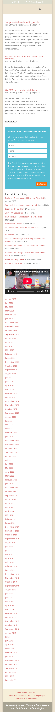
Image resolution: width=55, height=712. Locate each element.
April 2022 (9, 472)
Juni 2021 (9, 503)
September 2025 (12, 334)
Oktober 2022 (11, 448)
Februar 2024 (11, 393)
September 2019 (12, 586)
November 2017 (12, 660)
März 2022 (9, 476)
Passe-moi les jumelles (15, 259)
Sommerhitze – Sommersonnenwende (21, 205)
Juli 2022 (9, 460)
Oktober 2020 (11, 535)
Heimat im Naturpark (14, 263)
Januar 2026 (10, 318)
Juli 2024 (9, 377)
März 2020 (9, 562)
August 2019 (10, 590)
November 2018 (12, 621)
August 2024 (10, 373)
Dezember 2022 (12, 440)
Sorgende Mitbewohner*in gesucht (22, 22)
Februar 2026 (11, 315)
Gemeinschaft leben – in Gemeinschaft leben (24, 245)
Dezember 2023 (12, 401)
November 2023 (12, 405)
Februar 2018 (11, 652)
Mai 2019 (9, 601)
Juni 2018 (9, 641)
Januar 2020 (10, 570)
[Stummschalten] (42, 291)
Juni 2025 (9, 342)
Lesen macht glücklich (14, 209)
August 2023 (10, 417)
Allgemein (36, 25)
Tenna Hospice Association (19, 695)
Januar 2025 (10, 358)
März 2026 (9, 311)
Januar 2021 (10, 523)
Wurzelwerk (10, 234)
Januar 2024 (10, 397)
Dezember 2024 (12, 362)
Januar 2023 (10, 436)
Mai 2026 (9, 307)
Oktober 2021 (11, 491)
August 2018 (10, 633)
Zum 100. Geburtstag (14, 213)
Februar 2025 (11, 354)
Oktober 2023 (11, 409)
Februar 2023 (11, 432)
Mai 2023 (9, 424)
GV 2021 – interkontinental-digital (21, 90)
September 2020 (12, 539)
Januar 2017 (10, 680)
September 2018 (12, 629)
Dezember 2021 (12, 487)
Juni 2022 (9, 464)
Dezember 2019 (12, 574)
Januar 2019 (10, 617)
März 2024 (9, 389)
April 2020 (9, 558)
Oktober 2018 (11, 625)
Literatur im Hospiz (13, 223)
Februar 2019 (11, 613)
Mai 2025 (9, 346)
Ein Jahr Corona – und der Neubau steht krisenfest (24, 57)
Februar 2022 (11, 480)
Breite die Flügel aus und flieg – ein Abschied (24, 198)
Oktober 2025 (11, 330)
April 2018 (9, 645)
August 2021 (10, 499)
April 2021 (9, 511)
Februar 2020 (11, 566)
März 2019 (9, 609)
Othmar (12, 25)
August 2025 (10, 338)
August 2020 (10, 542)
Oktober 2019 (11, 582)
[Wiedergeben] (8, 291)
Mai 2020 (9, 554)
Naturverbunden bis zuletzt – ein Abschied (23, 217)
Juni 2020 (9, 550)
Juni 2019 (9, 597)
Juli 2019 (9, 593)
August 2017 (10, 672)
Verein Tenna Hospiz (26, 692)
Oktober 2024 (11, 366)
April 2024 (9, 385)
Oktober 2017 (11, 664)
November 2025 (12, 326)
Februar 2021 (11, 519)
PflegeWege (39, 695)
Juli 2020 (9, 546)
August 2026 (10, 299)
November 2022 (12, 444)
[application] (27, 281)
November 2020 (12, 531)
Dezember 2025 (12, 322)
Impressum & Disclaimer (26, 698)
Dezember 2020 (12, 527)
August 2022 (10, 456)
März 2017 (9, 676)
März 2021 (9, 515)
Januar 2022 (10, 483)
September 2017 (12, 668)
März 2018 (9, 648)
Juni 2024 (9, 381)
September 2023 (12, 413)
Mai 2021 (9, 507)
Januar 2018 (10, 656)
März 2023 (9, 428)
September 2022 (12, 452)
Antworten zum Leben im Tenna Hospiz (22, 227)
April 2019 (9, 605)
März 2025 (9, 350)
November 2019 (12, 578)
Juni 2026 (9, 303)
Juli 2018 (9, 637)
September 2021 (12, 495)
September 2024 (12, 370)
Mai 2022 (9, 468)
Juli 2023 (9, 421)
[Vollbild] (46, 291)
